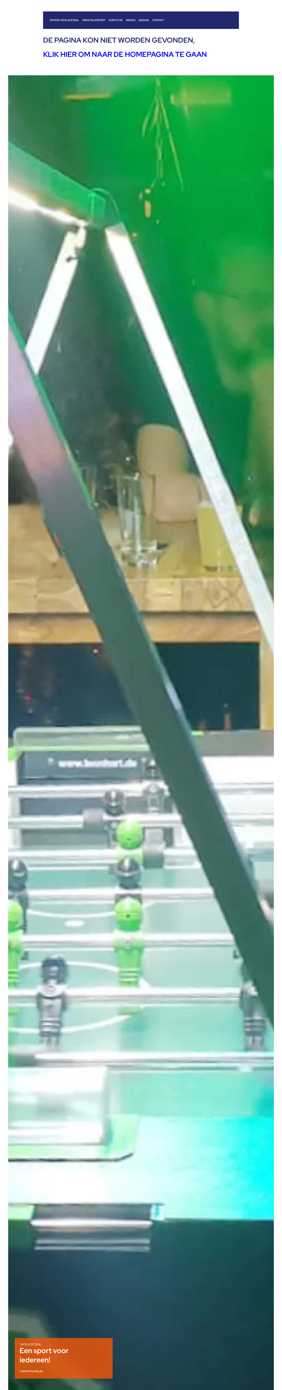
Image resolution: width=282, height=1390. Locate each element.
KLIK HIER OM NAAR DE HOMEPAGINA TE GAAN (125, 54)
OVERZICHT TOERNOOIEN (34, 1371)
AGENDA (144, 20)
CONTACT (158, 20)
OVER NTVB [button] (116, 20)
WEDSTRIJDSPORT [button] (93, 20)
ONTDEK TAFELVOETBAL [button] (64, 20)
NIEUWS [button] (130, 20)
